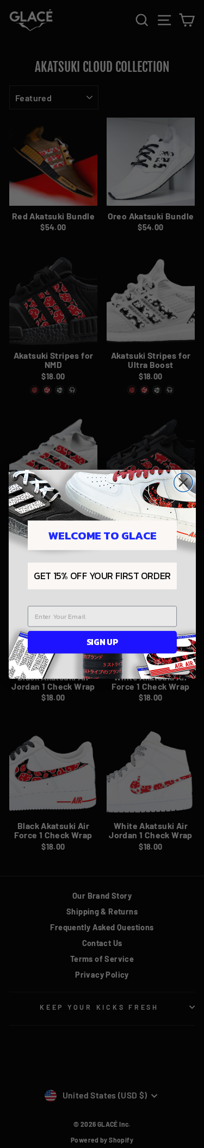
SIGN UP (102, 641)
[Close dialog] (183, 482)
